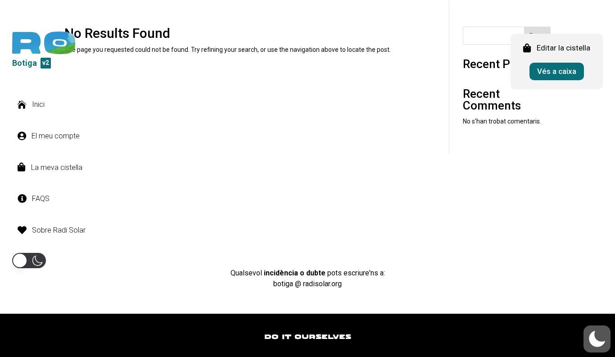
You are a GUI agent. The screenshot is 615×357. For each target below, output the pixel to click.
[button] (29, 260)
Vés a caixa (556, 71)
